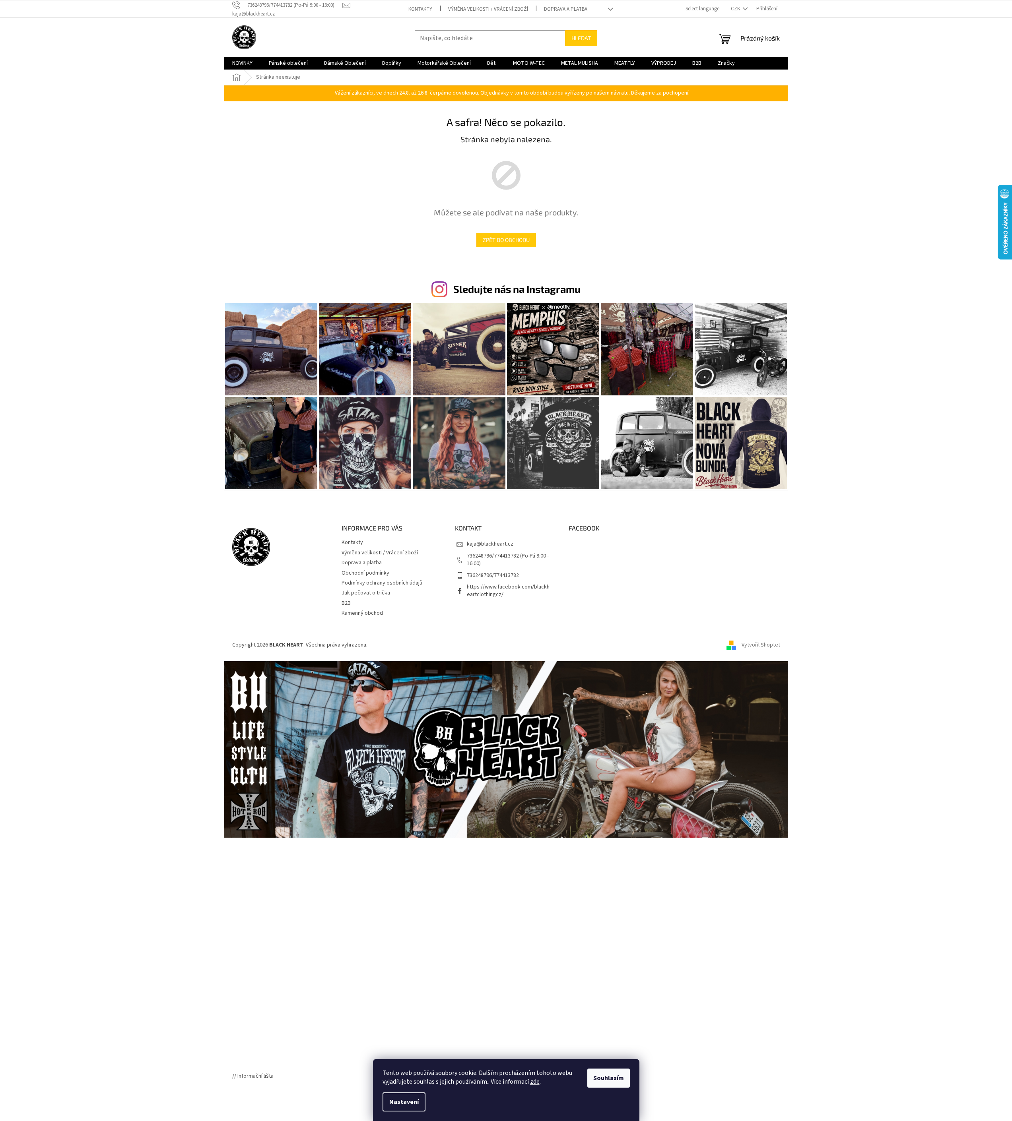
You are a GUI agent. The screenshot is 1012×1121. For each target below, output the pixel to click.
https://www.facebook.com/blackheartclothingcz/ (508, 590)
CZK (736, 8)
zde (535, 1081)
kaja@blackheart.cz (490, 544)
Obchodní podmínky (365, 573)
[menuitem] (242, 63)
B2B (346, 603)
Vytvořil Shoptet (761, 645)
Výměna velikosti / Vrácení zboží (488, 9)
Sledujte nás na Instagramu (517, 289)
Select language (702, 8)
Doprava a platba (565, 9)
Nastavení (404, 1102)
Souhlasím (608, 1078)
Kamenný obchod (362, 613)
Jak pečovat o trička (366, 593)
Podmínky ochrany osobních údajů (382, 583)
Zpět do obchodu (506, 239)
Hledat (581, 38)
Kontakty (420, 9)
